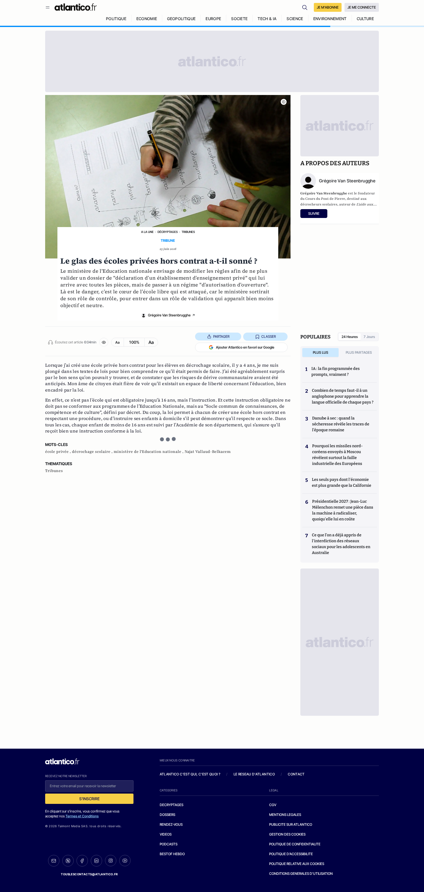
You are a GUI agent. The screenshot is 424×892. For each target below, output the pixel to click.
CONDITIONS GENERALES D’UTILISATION (301, 873)
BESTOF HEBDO (172, 854)
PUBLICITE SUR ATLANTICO (290, 824)
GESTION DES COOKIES (287, 834)
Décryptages (168, 232)
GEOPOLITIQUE (181, 18)
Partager (221, 336)
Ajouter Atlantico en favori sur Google (245, 347)
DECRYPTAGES (171, 805)
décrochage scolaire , (93, 451)
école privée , (58, 451)
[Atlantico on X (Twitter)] (68, 860)
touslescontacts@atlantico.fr (89, 874)
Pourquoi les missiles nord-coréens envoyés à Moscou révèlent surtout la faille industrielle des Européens (337, 455)
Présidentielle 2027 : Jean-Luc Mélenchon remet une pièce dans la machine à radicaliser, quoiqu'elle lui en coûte (342, 510)
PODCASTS (168, 844)
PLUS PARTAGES (359, 352)
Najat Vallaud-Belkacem (208, 451)
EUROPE (213, 18)
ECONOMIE (146, 18)
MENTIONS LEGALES (285, 814)
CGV (272, 805)
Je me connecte (361, 7)
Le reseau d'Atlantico (254, 774)
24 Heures (350, 337)
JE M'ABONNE (328, 7)
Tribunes (188, 232)
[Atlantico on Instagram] (110, 860)
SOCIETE (239, 18)
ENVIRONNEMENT (330, 18)
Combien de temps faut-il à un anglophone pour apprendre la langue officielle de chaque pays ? (342, 396)
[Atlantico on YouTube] (125, 860)
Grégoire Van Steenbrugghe (169, 315)
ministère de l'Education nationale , (149, 451)
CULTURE (365, 18)
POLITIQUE (116, 18)
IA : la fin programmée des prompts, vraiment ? (335, 371)
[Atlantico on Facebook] (82, 860)
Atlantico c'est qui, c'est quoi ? (190, 774)
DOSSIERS (167, 814)
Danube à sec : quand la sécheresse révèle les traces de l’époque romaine (340, 424)
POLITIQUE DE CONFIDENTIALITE (294, 844)
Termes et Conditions (82, 816)
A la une (147, 232)
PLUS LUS (320, 352)
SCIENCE (295, 18)
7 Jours (369, 337)
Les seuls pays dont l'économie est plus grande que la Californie (341, 482)
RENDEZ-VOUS (171, 824)
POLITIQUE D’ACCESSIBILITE (291, 854)
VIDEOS (166, 834)
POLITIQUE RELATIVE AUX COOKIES (296, 864)
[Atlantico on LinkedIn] (96, 860)
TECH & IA (267, 18)
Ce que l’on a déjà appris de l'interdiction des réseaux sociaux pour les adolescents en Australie (341, 544)
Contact (296, 774)
